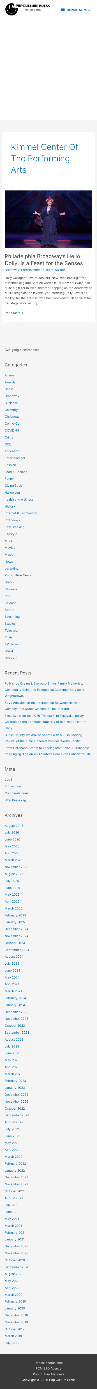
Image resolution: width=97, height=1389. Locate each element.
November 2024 (16, 936)
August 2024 (14, 956)
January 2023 (15, 1087)
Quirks (9, 582)
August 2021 (14, 1198)
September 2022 (17, 1115)
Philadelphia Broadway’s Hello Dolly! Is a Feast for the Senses (44, 259)
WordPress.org (15, 800)
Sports (9, 609)
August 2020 (14, 1274)
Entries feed (13, 786)
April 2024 (12, 984)
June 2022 (12, 1136)
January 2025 (15, 922)
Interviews (12, 520)
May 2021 (12, 1219)
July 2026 (12, 832)
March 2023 (14, 1074)
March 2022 (13, 1156)
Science (10, 603)
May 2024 (12, 977)
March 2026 (14, 860)
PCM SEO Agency (49, 1368)
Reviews (11, 589)
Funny (9, 478)
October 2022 (15, 1108)
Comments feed (16, 793)
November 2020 (16, 1253)
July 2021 (11, 1205)
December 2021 (16, 1177)
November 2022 (16, 1101)
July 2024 (12, 963)
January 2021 (14, 1239)
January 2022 (15, 1170)
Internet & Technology (21, 513)
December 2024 (16, 929)
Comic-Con (13, 423)
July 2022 (12, 1129)
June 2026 (12, 839)
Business (11, 403)
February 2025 (15, 915)
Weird (9, 651)
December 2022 (16, 1094)
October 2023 (15, 1025)
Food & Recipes (16, 472)
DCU (8, 444)
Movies (10, 547)
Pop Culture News (18, 575)
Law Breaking (14, 527)
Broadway (12, 270)
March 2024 (14, 991)
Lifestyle (11, 534)
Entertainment (31, 270)
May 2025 (12, 894)
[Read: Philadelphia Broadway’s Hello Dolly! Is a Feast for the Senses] (48, 219)
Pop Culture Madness (48, 1374)
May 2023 (12, 1060)
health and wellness (19, 499)
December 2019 (16, 1315)
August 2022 (14, 1122)
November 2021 (16, 1184)
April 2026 (12, 853)
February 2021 (15, 1232)
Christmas (12, 416)
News (9, 561)
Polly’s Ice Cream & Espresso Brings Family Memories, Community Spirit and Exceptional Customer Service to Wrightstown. (45, 690)
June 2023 (12, 1053)
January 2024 (15, 1005)
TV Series (12, 644)
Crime (9, 437)
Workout (11, 658)
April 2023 (12, 1067)
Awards (10, 382)
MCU (8, 541)
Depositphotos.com (49, 1363)
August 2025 (14, 874)
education (12, 451)
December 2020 (16, 1246)
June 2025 (12, 888)
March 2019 (13, 1336)
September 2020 (17, 1267)
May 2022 (12, 1143)
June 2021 (12, 1212)
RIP (7, 596)
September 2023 (17, 1032)
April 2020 (12, 1288)
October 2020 (15, 1260)
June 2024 (12, 970)
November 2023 (16, 1018)
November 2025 (16, 867)
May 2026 (12, 846)
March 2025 (13, 908)
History (10, 506)
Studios (10, 623)
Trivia (9, 637)
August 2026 (14, 825)
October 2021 (14, 1191)
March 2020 (14, 1294)
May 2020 (12, 1281)
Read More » (14, 313)
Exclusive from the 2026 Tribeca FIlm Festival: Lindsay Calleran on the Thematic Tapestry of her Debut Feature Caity (45, 722)
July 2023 (12, 1046)
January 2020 (15, 1308)
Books (9, 389)
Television (12, 630)
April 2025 (12, 901)
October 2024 (15, 943)
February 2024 (15, 998)
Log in (9, 779)
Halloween (12, 492)
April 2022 (12, 1149)
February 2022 (15, 1163)
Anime (9, 375)
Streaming (12, 616)
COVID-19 (12, 430)
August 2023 (14, 1039)
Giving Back (13, 485)
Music (9, 554)
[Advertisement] (48, 69)
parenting (11, 568)
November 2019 (16, 1322)
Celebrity (11, 410)
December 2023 (16, 1012)
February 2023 (15, 1080)
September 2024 (17, 950)
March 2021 (13, 1225)
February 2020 (15, 1301)
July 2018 (11, 1343)
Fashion (10, 465)
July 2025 (12, 881)
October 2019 (15, 1329)
